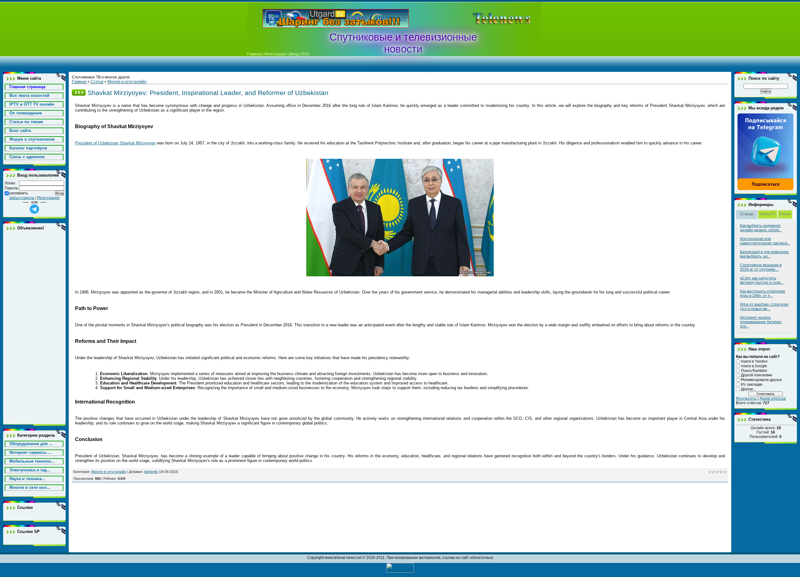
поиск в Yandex (754, 361)
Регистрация (275, 54)
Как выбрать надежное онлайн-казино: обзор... (761, 227)
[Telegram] (766, 189)
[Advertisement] (492, 18)
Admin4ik (151, 472)
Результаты (746, 398)
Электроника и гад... (29, 470)
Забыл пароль (21, 198)
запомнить (18, 193)
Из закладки (751, 384)
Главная (254, 54)
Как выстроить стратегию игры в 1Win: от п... (762, 293)
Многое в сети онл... (29, 487)
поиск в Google (754, 366)
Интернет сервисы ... (30, 452)
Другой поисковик (756, 375)
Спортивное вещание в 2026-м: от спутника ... (761, 267)
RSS (305, 54)
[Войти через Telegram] (34, 209)
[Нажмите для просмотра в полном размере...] (400, 275)
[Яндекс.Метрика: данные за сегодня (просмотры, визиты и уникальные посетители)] (400, 568)
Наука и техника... (27, 478)
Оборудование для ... (31, 443)
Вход (294, 54)
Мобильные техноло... (32, 461)
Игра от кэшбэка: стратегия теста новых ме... (764, 306)
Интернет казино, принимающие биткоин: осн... (761, 322)
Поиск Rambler (754, 370)
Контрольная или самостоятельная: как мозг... (765, 241)
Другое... (748, 389)
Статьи (97, 81)
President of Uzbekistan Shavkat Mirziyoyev (115, 143)
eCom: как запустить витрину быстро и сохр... (761, 280)
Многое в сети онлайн (127, 81)
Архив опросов (772, 398)
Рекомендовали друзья (761, 380)
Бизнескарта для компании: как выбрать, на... (764, 254)
